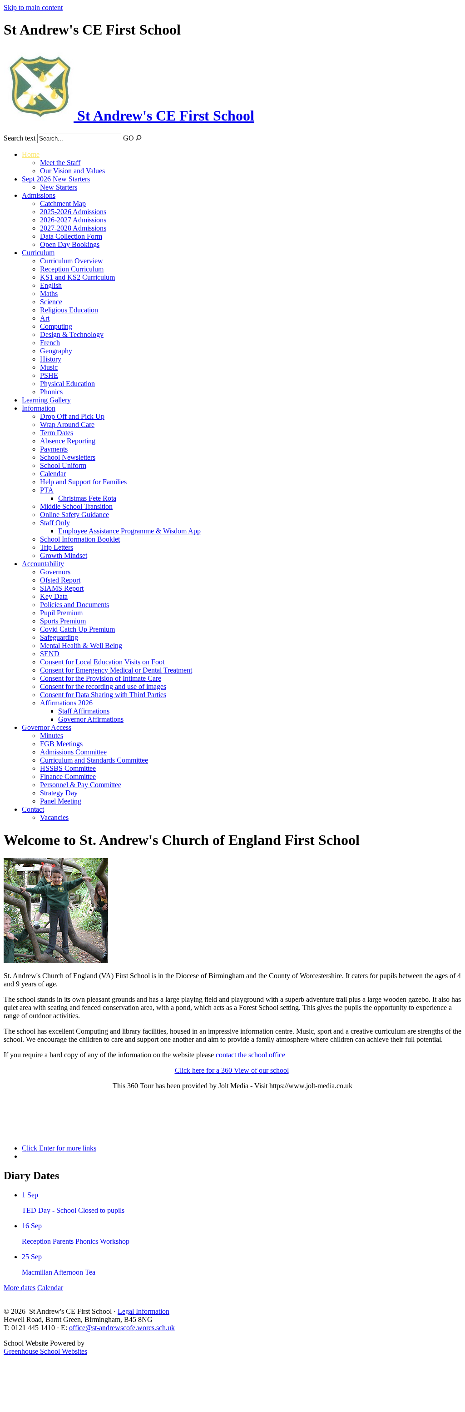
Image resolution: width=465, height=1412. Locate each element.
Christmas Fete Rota (87, 498)
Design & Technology (72, 334)
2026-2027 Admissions (73, 220)
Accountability (43, 564)
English (51, 285)
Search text (19, 138)
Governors (55, 572)
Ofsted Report (60, 580)
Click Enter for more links (59, 1148)
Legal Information (143, 1311)
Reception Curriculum (72, 269)
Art (44, 318)
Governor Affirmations (91, 719)
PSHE (49, 375)
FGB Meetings (61, 744)
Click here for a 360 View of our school (232, 1070)
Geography (56, 351)
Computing (56, 326)
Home (31, 154)
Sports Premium (63, 621)
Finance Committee (68, 776)
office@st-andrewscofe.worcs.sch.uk (122, 1328)
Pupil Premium (61, 613)
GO (128, 138)
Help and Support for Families (83, 482)
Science (51, 302)
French (50, 343)
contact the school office (250, 1055)
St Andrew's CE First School (164, 115)
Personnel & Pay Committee (80, 785)
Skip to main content (33, 7)
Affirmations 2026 (66, 703)
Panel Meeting (60, 801)
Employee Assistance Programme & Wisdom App (129, 531)
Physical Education (67, 383)
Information (38, 408)
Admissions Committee (73, 752)
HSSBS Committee (68, 768)
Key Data (54, 596)
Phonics (51, 392)
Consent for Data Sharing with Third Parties (103, 694)
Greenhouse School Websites (45, 1351)
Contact (33, 809)
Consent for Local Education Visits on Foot (102, 662)
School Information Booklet (80, 539)
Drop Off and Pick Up (72, 416)
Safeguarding (59, 637)
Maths (49, 293)
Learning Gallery (46, 400)
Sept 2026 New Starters (56, 179)
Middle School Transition (76, 506)
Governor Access (46, 727)
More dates (19, 1287)
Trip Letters (56, 547)
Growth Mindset (63, 555)
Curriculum (38, 252)
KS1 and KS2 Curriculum (77, 277)
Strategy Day (59, 793)
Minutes (51, 735)
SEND (49, 654)
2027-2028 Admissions (73, 228)
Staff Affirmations (83, 711)
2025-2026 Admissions (73, 212)
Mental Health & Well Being (81, 645)
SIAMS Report (62, 588)
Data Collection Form (71, 236)
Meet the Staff (60, 162)
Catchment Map (63, 203)
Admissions (38, 195)
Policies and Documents (74, 604)
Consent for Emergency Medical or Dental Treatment (116, 670)
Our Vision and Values (72, 171)
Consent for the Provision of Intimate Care (100, 678)
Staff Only (55, 523)
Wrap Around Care (67, 424)
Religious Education (69, 310)
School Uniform (63, 465)
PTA (47, 490)
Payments (54, 449)
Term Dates (56, 433)
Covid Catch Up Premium (77, 629)
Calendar (53, 473)
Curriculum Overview (71, 261)
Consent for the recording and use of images (103, 686)
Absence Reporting (67, 441)
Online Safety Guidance (74, 514)
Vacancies (54, 817)
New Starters (58, 187)
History (50, 359)
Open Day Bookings (69, 244)
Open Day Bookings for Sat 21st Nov (59, 1124)
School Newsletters (67, 457)
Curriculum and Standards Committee (94, 760)
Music (49, 367)
